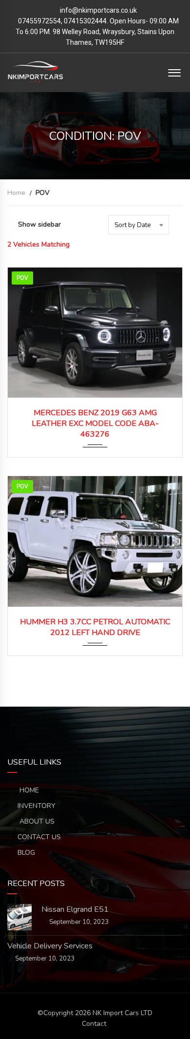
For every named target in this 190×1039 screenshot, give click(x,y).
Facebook (51, 721)
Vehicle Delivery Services (50, 946)
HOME (28, 790)
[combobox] (138, 224)
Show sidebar (39, 224)
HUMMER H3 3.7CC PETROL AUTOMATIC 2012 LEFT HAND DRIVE (95, 627)
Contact (94, 1023)
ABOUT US (36, 821)
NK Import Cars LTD (122, 1013)
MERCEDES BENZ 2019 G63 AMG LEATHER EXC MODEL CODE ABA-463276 (95, 423)
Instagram (139, 721)
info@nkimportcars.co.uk (98, 10)
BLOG (26, 852)
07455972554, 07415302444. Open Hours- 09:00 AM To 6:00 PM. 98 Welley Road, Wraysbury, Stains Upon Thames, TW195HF (97, 31)
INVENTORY (37, 805)
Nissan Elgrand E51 (75, 909)
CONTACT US (39, 837)
